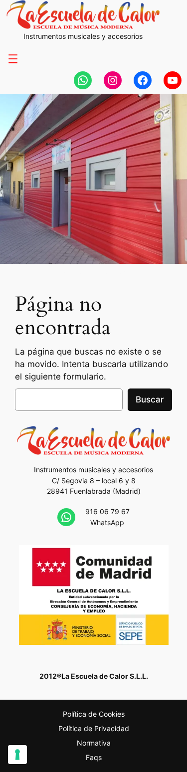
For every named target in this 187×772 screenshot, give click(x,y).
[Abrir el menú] (12, 58)
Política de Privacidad (93, 728)
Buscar (150, 399)
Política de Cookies (94, 714)
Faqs (94, 757)
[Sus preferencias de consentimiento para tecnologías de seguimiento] (17, 754)
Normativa (94, 743)
